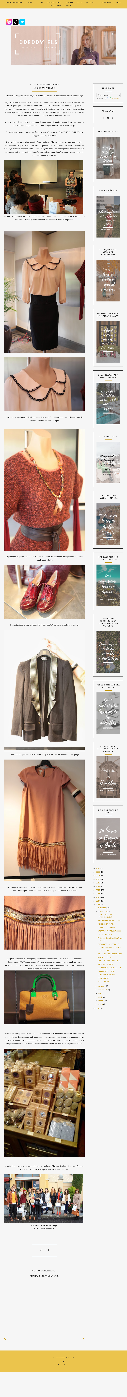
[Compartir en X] (41, 1250)
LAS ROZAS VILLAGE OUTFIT (109, 967)
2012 (98, 1008)
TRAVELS (69, 3)
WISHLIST (90, 3)
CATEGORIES (55, 5)
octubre (101, 986)
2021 (98, 875)
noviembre (102, 911)
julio (100, 993)
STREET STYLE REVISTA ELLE (109, 931)
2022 (98, 872)
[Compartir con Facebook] (45, 1250)
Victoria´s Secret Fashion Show (110, 954)
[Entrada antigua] (84, 1338)
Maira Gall (63, 1365)
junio (100, 997)
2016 (98, 893)
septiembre (103, 989)
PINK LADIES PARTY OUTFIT (109, 920)
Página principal (14, 3)
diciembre (102, 908)
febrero (101, 1000)
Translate (115, 98)
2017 (98, 890)
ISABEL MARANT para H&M (109, 961)
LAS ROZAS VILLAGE (106, 971)
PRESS (118, 3)
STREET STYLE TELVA (106, 927)
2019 (98, 883)
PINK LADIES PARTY (106, 924)
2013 (98, 904)
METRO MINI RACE (105, 964)
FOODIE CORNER (55, 3)
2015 (98, 897)
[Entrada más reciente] (5, 1338)
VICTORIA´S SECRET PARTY (109, 944)
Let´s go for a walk (105, 934)
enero (100, 1004)
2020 (98, 879)
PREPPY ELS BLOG (67, 1357)
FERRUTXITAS (103, 978)
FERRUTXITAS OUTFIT (107, 974)
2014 (98, 901)
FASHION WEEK (105, 3)
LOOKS (29, 3)
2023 (98, 868)
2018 (98, 886)
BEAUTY (40, 3)
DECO (80, 3)
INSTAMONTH (103, 981)
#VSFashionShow (104, 957)
